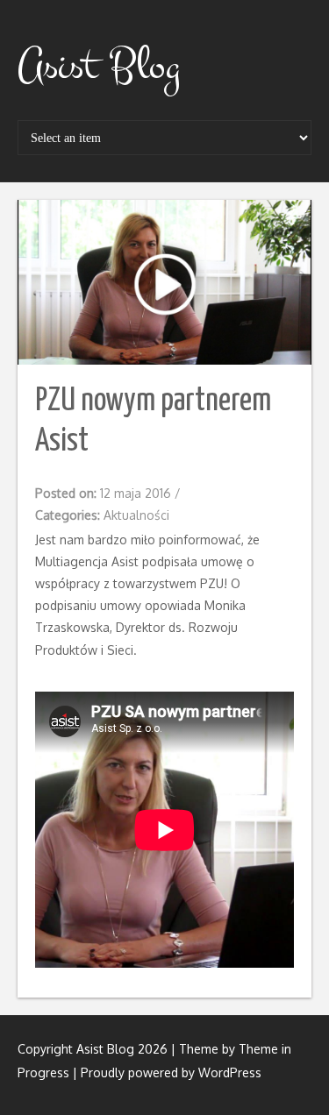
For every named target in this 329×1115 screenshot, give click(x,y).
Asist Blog (99, 65)
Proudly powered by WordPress (171, 1072)
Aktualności (136, 515)
